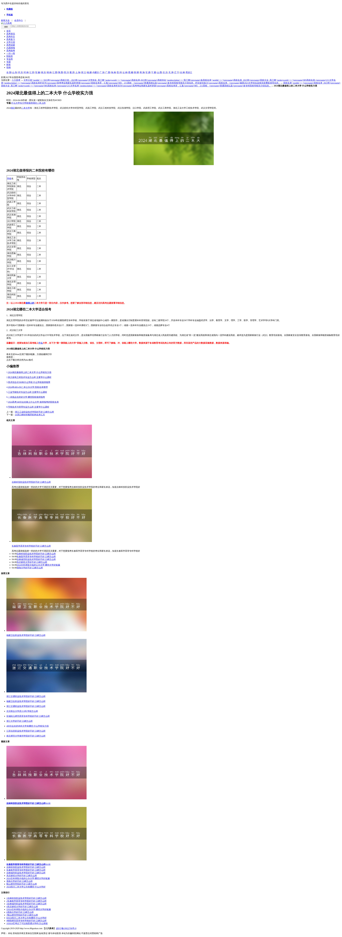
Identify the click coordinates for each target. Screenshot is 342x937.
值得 (30, 103)
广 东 (102, 72)
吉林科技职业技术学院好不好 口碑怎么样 (31, 482)
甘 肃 (147, 72)
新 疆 (136, 72)
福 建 (89, 72)
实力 (22, 103)
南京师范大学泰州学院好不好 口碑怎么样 (25, 736)
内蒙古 (96, 72)
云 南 (125, 72)
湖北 (35, 103)
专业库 (9, 59)
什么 (13, 103)
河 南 (26, 72)
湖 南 (49, 72)
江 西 (54, 72)
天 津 (170, 72)
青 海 (142, 72)
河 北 (20, 72)
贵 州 (119, 72)
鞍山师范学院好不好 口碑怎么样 (21, 884)
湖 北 (43, 72)
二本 (39, 103)
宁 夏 (153, 72)
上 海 (77, 72)
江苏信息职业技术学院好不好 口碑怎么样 (25, 731)
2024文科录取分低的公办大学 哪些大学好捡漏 (38, 565)
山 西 (159, 72)
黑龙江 (189, 72)
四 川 (66, 72)
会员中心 (18, 20)
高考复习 (10, 39)
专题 (8, 62)
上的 (43, 103)
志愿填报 (10, 48)
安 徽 (37, 72)
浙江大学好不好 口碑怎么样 (19, 721)
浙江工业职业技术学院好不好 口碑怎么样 (34, 412)
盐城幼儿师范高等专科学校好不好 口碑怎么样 (28, 716)
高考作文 (10, 36)
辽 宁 (176, 72)
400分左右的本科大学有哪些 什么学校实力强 (27, 726)
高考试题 (10, 45)
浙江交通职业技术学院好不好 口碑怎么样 (25, 706)
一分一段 (10, 53)
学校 (26, 103)
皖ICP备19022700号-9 (66, 928)
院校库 (9, 56)
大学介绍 (10, 42)
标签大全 (5, 20)
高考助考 (10, 50)
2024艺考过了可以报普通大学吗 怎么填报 (27, 923)
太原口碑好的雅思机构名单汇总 (30, 415)
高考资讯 (10, 34)
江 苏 (31, 72)
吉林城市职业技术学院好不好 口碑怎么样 (36, 559)
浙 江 (83, 72)
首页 (8, 31)
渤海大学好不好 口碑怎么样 (30, 568)
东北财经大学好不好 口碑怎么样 (32, 562)
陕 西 (60, 72)
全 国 (8, 72)
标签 (8, 64)
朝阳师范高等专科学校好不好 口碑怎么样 (26, 920)
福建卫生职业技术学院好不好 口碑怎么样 (25, 701)
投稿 (8, 67)
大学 (18, 103)
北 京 (165, 72)
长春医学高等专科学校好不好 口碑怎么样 (31, 546)
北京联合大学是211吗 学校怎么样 (22, 711)
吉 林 (182, 72)
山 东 (14, 72)
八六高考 (16, 80)
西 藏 (130, 72)
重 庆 (72, 72)
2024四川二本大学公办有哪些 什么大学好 (25, 887)
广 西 (107, 72)
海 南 (113, 72)
